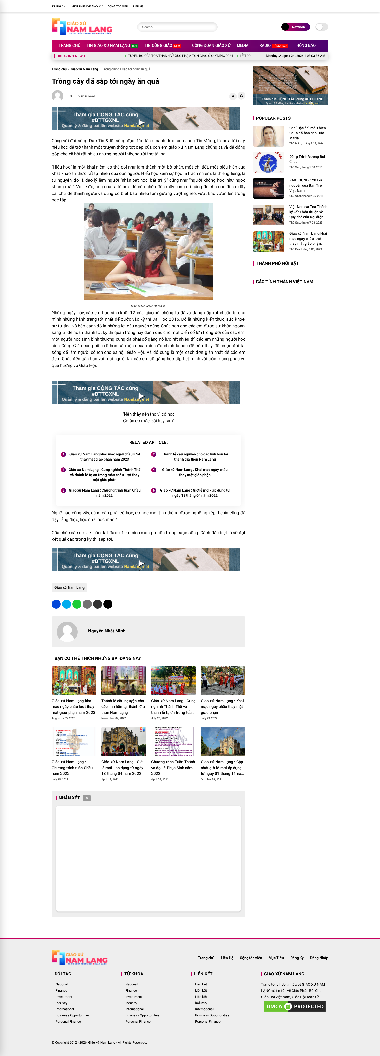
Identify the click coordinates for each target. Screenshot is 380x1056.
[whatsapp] (76, 604)
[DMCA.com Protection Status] (294, 1011)
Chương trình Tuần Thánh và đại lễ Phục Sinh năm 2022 (173, 768)
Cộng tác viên (251, 958)
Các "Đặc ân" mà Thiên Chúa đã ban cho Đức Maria (307, 133)
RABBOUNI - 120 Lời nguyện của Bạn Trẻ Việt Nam (305, 185)
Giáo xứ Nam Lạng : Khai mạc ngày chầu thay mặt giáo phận (195, 472)
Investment (64, 997)
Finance (61, 990)
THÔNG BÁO (305, 45)
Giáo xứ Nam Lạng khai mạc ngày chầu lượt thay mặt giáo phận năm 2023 (104, 456)
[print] (87, 604)
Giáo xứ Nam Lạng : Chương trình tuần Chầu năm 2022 (105, 493)
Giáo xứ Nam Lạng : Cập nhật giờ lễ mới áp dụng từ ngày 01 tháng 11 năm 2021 (223, 768)
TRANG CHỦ (59, 6)
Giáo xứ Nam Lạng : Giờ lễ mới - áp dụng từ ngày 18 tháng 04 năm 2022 (195, 493)
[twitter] (66, 604)
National (62, 984)
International (65, 1009)
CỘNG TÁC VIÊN (118, 6)
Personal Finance (68, 1021)
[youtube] (325, 6)
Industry (61, 1003)
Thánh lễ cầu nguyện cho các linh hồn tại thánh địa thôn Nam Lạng (195, 456)
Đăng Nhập (319, 958)
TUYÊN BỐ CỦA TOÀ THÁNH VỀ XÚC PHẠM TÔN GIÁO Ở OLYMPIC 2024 (154, 56)
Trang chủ (59, 69)
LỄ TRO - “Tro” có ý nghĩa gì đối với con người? (247, 56)
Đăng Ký (297, 958)
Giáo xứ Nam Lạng (84, 69)
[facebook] (318, 6)
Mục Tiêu (276, 958)
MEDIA (242, 45)
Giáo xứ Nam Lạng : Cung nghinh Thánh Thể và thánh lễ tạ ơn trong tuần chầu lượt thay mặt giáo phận (105, 475)
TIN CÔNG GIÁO (162, 45)
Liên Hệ (227, 958)
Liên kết (201, 984)
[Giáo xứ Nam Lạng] (82, 33)
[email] (97, 604)
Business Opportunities (73, 1015)
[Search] (212, 27)
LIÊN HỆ (138, 6)
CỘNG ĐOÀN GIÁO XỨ (211, 45)
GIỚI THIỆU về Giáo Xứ (87, 6)
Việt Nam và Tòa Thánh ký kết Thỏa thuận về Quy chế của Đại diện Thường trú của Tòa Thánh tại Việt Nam (308, 212)
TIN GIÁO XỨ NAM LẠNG (112, 45)
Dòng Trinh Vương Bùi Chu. (307, 159)
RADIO (273, 45)
